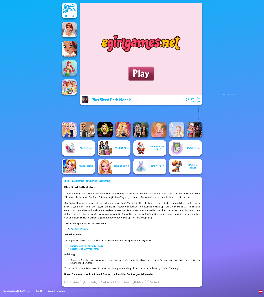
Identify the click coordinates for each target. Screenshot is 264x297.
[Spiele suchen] (73, 16)
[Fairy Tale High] (69, 49)
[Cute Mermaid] (69, 68)
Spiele (66, 181)
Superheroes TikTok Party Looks (86, 245)
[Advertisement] (230, 49)
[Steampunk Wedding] (87, 129)
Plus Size (153, 282)
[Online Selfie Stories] (123, 129)
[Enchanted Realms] (140, 129)
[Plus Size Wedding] (69, 29)
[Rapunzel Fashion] (159, 129)
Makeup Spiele (123, 282)
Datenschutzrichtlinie (56, 291)
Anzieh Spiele (104, 181)
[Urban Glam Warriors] (105, 129)
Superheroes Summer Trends (84, 248)
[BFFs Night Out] (69, 129)
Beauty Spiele (91, 181)
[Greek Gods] (176, 129)
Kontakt (39, 291)
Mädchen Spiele (78, 181)
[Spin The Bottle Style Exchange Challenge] (194, 129)
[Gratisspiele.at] (65, 16)
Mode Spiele (139, 282)
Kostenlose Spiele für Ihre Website (16, 291)
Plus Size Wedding (79, 228)
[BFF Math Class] (69, 87)
